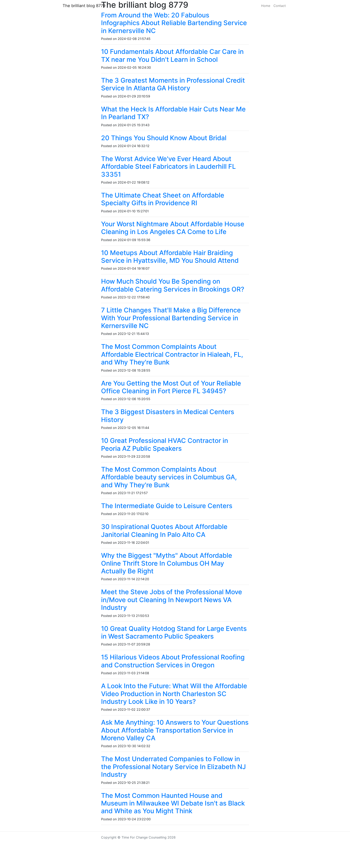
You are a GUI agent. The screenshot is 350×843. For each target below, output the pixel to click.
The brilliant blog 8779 (84, 5)
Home (265, 6)
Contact (279, 6)
